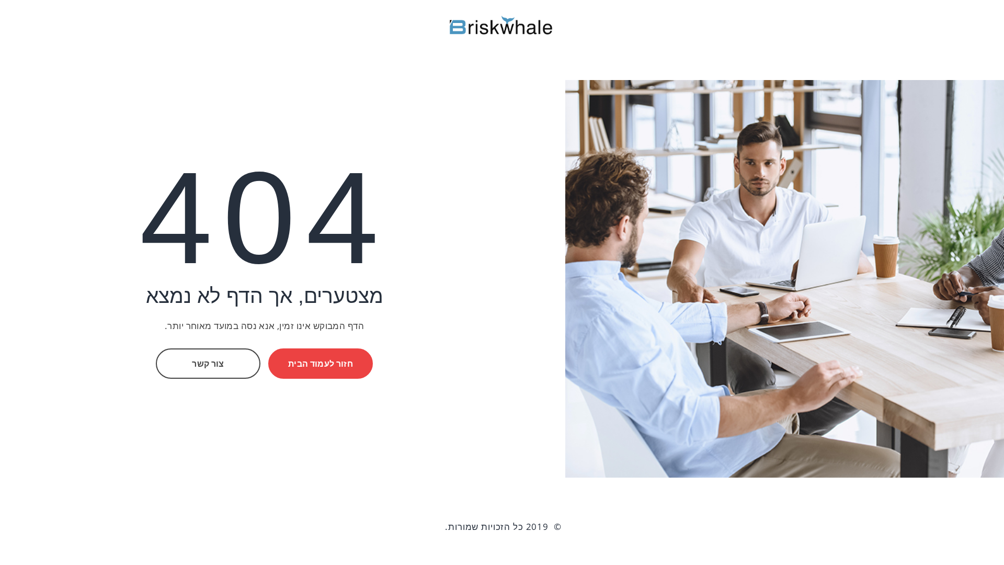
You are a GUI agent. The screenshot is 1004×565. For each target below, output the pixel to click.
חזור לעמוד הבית (320, 363)
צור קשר (208, 363)
